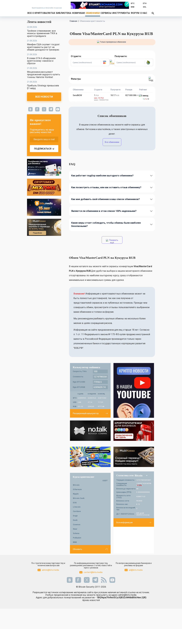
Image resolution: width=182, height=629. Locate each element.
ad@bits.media (136, 570)
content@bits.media (93, 572)
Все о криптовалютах (41, 13)
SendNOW (77, 95)
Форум (135, 13)
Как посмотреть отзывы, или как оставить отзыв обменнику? (106, 187)
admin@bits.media (50, 570)
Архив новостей (91, 600)
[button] (105, 62)
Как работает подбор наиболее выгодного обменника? (102, 175)
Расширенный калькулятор (86, 413)
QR (143, 597)
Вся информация (124, 522)
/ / (146, 99)
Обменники (93, 13)
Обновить (77, 549)
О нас (143, 13)
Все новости (44, 96)
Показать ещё (113, 241)
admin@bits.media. (127, 595)
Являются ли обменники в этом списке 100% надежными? (103, 211)
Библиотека (63, 13)
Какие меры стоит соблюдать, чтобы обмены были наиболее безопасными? (106, 224)
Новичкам (78, 13)
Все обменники (112, 142)
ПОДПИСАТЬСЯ (42, 148)
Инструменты (121, 13)
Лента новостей (39, 22)
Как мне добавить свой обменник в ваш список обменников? (105, 199)
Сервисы (106, 13)
